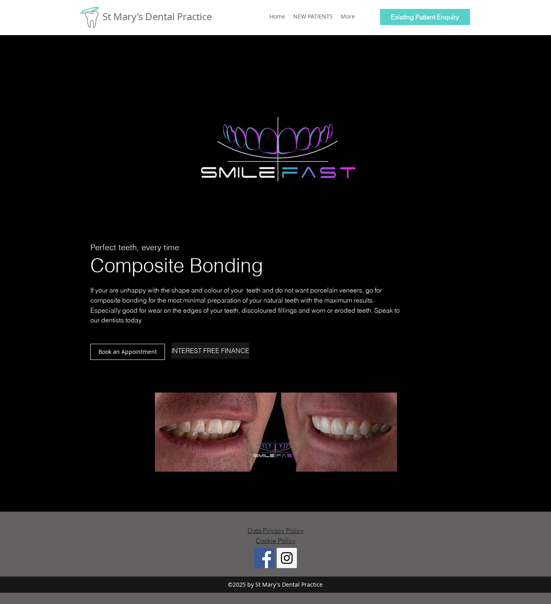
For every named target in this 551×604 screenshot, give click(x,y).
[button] (127, 352)
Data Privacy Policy (276, 531)
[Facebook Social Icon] (264, 558)
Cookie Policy (276, 541)
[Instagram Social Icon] (287, 558)
